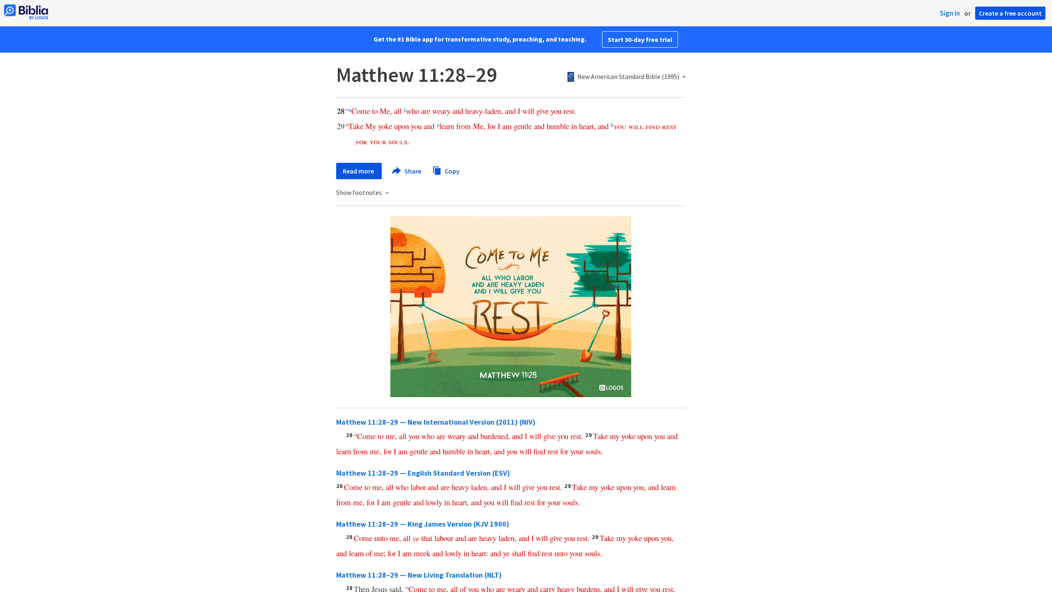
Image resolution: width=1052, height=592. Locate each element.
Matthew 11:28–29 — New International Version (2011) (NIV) (435, 422)
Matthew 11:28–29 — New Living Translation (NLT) (419, 575)
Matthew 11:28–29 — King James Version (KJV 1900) (422, 524)
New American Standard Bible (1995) (628, 77)
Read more (359, 171)
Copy (451, 170)
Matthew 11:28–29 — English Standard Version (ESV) (423, 473)
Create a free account (1010, 13)
